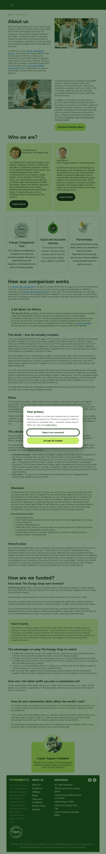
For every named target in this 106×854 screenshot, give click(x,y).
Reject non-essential (53, 432)
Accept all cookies (53, 440)
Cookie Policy (50, 425)
